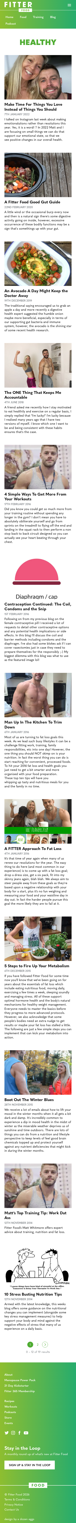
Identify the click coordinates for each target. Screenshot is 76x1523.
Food (23, 17)
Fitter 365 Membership (19, 1391)
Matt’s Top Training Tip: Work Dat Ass (35, 1215)
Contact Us (11, 1509)
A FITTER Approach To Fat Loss (32, 848)
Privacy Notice (13, 1504)
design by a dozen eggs (19, 1519)
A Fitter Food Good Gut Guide (32, 202)
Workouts (10, 1406)
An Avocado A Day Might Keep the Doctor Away (36, 293)
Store (8, 1417)
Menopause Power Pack (19, 1380)
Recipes (9, 1401)
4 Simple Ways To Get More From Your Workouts (35, 496)
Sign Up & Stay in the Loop (29, 1465)
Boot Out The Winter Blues (29, 1099)
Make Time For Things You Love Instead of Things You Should (33, 106)
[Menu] (69, 5)
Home (9, 17)
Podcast (11, 23)
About (8, 1374)
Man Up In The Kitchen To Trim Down (33, 724)
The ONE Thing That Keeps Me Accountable (32, 394)
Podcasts (10, 1412)
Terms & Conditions (17, 1499)
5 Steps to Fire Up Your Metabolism (36, 966)
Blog (53, 17)
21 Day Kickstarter (16, 1385)
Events (8, 1423)
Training (38, 17)
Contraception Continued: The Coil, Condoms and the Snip (37, 606)
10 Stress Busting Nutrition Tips (33, 1294)
